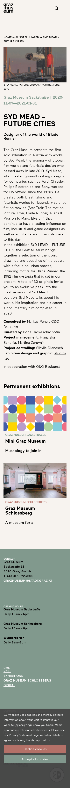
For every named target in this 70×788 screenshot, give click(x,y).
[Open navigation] (64, 8)
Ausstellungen (27, 37)
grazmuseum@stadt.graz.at (28, 580)
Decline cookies (35, 749)
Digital (9, 685)
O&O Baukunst (48, 366)
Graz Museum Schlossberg (27, 680)
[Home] (8, 8)
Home (8, 37)
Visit (7, 671)
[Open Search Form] (56, 8)
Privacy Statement (20, 735)
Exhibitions (13, 675)
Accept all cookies (35, 759)
